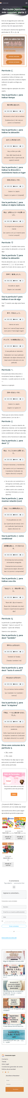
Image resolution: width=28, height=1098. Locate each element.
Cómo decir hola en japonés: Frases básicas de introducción (14, 1020)
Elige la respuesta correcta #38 (14, 956)
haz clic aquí (11, 26)
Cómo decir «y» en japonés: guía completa (14, 1004)
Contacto (5, 1059)
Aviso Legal (5, 1064)
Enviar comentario (14, 926)
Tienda (4, 1062)
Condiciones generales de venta (12, 1067)
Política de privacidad (9, 1069)
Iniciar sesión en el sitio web (9, 937)
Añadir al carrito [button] (8, 837)
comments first (19, 883)
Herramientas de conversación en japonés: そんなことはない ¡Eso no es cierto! (14, 988)
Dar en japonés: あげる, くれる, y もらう (14, 971)
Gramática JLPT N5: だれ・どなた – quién (14, 1036)
